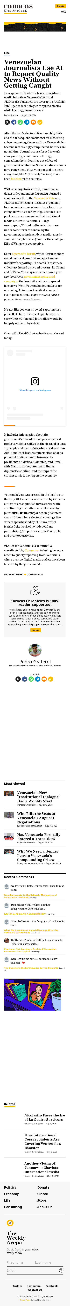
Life (7, 53)
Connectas (32, 550)
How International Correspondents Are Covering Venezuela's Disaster (42, 1141)
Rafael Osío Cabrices (33, 1123)
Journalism (35, 574)
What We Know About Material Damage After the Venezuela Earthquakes (31, 931)
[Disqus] (35, 731)
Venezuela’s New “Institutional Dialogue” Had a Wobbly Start (38, 797)
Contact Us (35, 1289)
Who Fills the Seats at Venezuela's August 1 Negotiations (36, 818)
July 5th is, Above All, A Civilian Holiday (25, 913)
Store (41, 1200)
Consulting (13, 1207)
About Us (44, 1207)
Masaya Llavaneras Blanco (30, 863)
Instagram (34, 1285)
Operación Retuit (23, 254)
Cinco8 (42, 1194)
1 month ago (51, 914)
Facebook (52, 1285)
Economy (11, 1194)
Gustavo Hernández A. (34, 1152)
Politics (10, 1187)
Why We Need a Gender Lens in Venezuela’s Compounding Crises (37, 855)
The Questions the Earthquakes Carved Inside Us (31, 967)
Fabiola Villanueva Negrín (29, 825)
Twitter (17, 1285)
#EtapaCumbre (13, 574)
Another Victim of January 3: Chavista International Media (41, 1167)
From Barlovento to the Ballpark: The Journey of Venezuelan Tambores (30, 896)
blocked (16, 179)
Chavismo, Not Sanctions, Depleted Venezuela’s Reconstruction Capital (30, 950)
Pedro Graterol (11, 115)
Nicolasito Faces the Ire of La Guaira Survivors (44, 1117)
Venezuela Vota (44, 198)
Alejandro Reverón (26, 842)
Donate (60, 6)
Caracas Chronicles (26, 804)
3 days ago (32, 898)
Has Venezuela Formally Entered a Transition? (38, 837)
